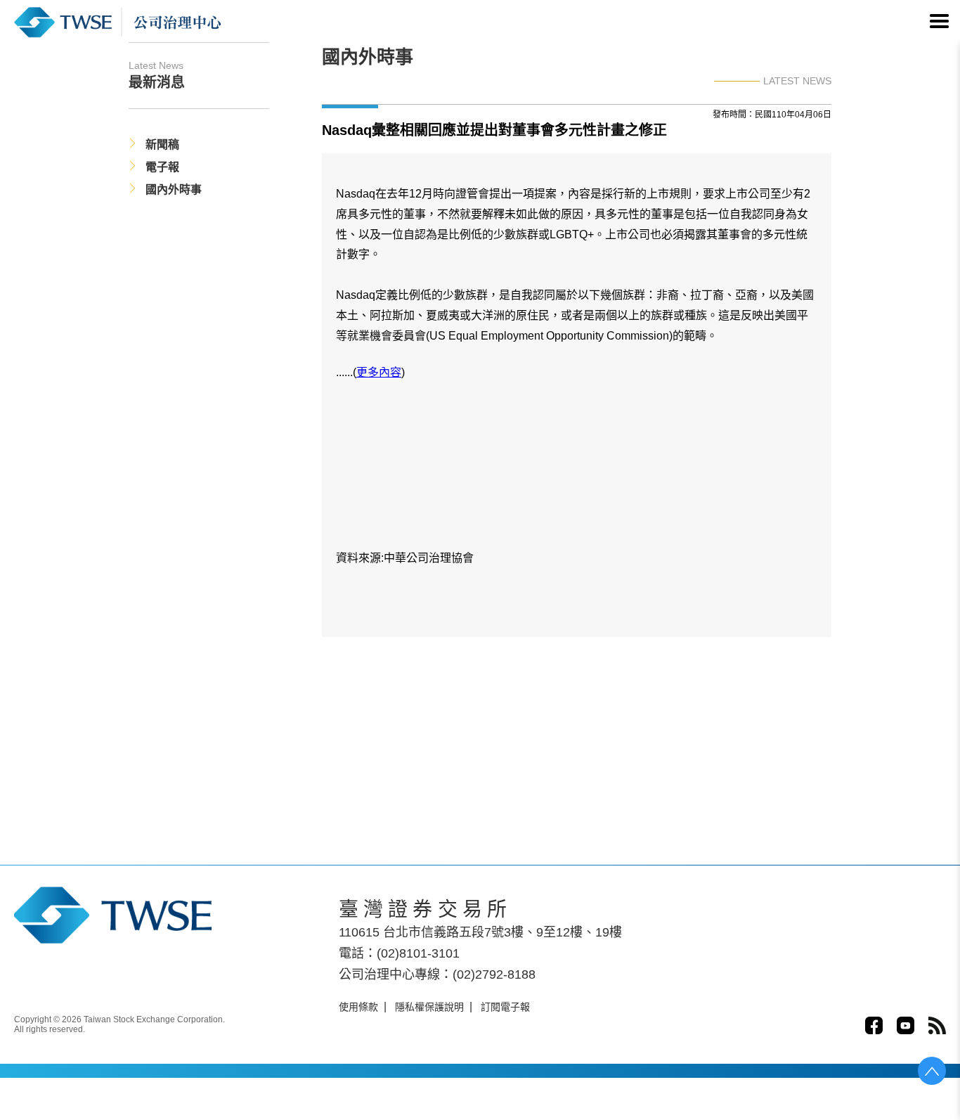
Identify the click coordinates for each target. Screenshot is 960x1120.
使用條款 (358, 1006)
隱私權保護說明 (429, 1006)
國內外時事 (173, 189)
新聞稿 (162, 144)
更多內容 (378, 372)
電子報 (162, 167)
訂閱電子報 (505, 1006)
